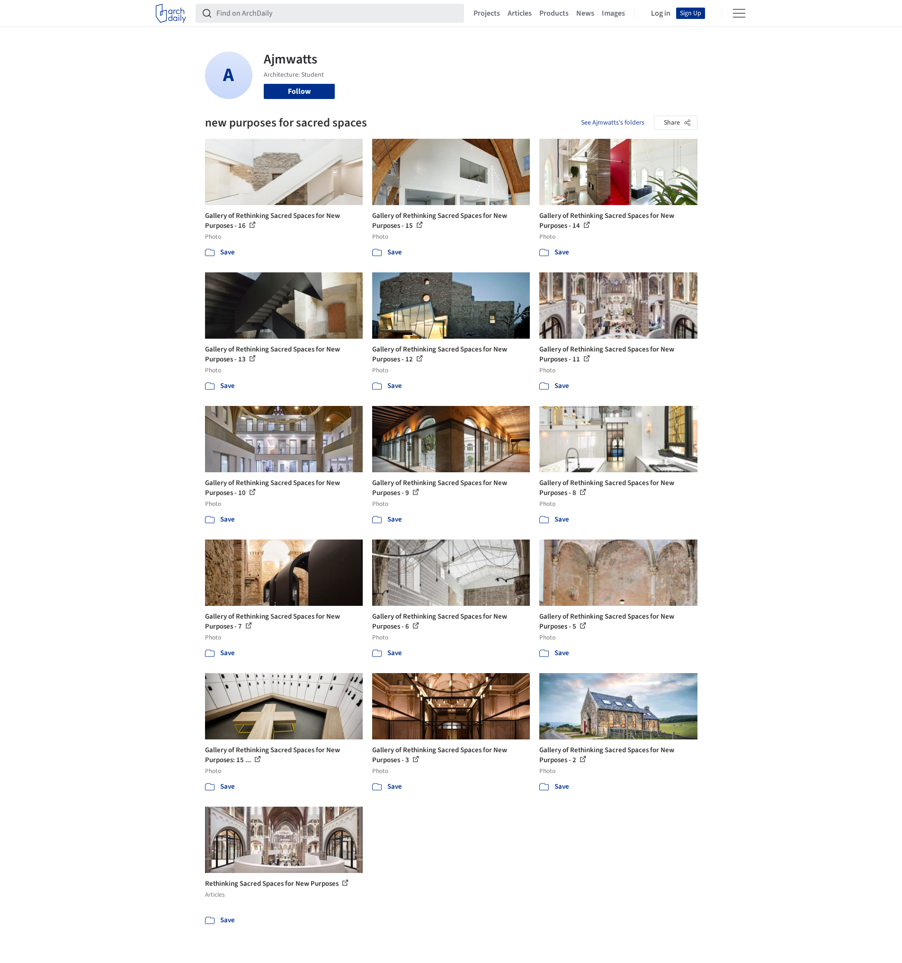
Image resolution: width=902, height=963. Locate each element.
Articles (520, 13)
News (585, 13)
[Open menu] (739, 13)
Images (613, 13)
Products (554, 13)
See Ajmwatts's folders (612, 122)
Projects (486, 13)
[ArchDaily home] (171, 13)
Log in (660, 13)
